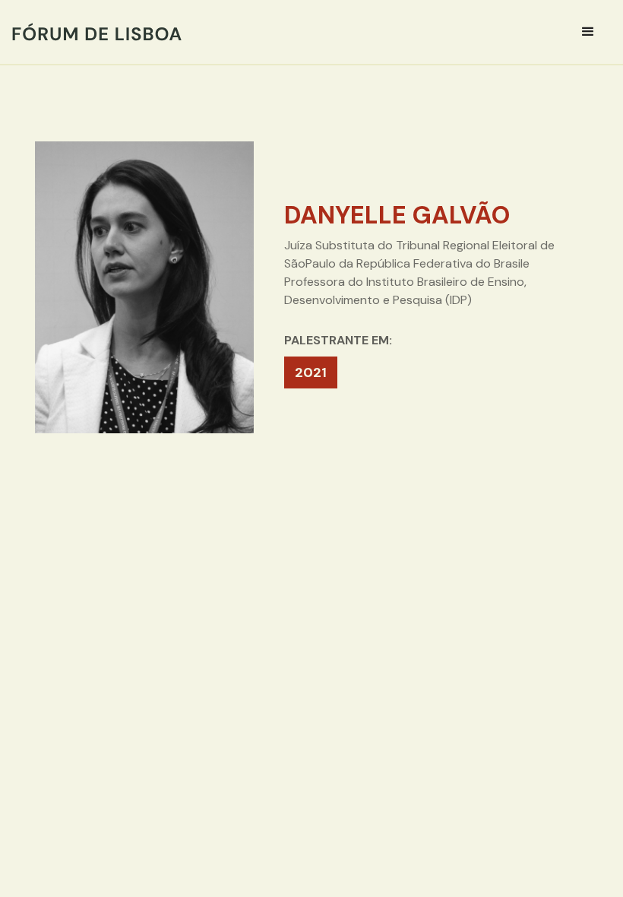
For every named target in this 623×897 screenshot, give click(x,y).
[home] (97, 32)
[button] (588, 32)
